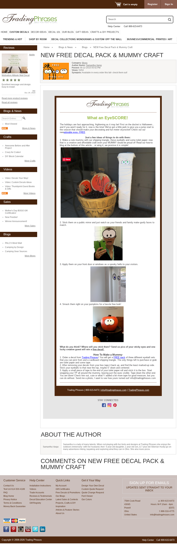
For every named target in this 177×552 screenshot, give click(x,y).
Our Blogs (60, 496)
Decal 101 (54, 32)
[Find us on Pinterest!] (13, 531)
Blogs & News (28, 128)
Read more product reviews (15, 98)
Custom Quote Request (93, 489)
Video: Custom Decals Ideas (18, 182)
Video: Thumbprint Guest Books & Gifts (20, 187)
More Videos (29, 193)
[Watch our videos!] (28, 531)
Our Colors (87, 499)
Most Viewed (11, 124)
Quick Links (63, 480)
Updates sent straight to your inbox (149, 489)
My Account (61, 485)
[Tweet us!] (35, 531)
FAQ (5, 492)
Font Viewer (87, 496)
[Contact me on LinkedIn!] (42, 531)
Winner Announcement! (16, 221)
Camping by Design (14, 247)
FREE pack (119, 357)
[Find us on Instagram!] (21, 531)
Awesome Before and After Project (17, 146)
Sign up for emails (149, 483)
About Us (60, 513)
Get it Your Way (91, 480)
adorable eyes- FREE (74, 132)
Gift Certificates (63, 489)
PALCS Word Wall (13, 243)
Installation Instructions (40, 485)
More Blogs (30, 256)
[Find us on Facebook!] (6, 531)
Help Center (114, 26)
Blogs (85, 47)
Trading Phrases (90, 357)
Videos (33, 489)
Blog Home (8, 496)
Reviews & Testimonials (41, 496)
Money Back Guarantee (14, 506)
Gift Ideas (82, 32)
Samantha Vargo (94, 65)
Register (152, 4)
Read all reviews (9, 102)
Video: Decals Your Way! (16, 178)
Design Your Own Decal (93, 485)
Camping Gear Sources (16, 251)
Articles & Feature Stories (67, 510)
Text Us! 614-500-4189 (14, 489)
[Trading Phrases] (28, 19)
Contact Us (8, 485)
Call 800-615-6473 (133, 26)
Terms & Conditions (12, 503)
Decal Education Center (41, 499)
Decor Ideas (38, 32)
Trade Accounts (37, 492)
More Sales (30, 226)
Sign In (169, 4)
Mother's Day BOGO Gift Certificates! (16, 211)
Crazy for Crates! (13, 152)
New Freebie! (11, 217)
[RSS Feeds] (5, 129)
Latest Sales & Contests (67, 499)
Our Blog (68, 32)
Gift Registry (35, 503)
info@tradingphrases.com (114, 390)
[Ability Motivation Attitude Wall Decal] (15, 72)
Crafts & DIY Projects (104, 32)
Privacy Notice (10, 499)
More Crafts (30, 161)
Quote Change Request (93, 492)
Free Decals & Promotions (68, 492)
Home (4, 32)
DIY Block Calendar (14, 156)
